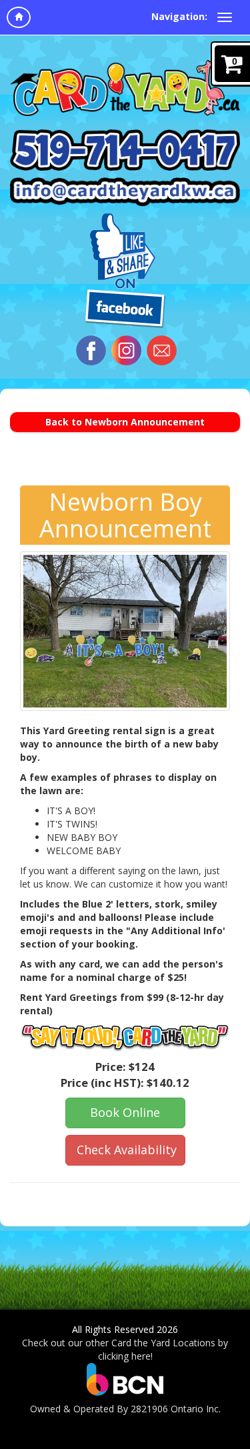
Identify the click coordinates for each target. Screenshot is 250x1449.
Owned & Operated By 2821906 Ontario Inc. (125, 1408)
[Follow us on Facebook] (91, 350)
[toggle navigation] (224, 17)
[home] (19, 17)
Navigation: (179, 16)
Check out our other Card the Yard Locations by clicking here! (125, 1349)
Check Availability (127, 1150)
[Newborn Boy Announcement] (125, 631)
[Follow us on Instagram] (126, 350)
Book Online (125, 1112)
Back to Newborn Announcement (125, 421)
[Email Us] (162, 350)
